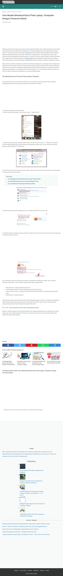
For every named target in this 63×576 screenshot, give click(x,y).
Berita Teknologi (6, 451)
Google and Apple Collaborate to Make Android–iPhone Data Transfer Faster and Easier (26, 523)
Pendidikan (36, 454)
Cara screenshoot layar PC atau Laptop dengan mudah (24, 307)
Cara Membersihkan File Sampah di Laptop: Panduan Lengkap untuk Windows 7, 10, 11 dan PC (32, 493)
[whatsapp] (43, 345)
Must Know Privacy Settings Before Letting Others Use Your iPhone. (20, 529)
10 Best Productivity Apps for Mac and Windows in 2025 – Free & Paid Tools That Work (26, 534)
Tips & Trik (12, 456)
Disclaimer (35, 570)
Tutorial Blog (21, 456)
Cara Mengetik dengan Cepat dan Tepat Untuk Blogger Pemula (23, 181)
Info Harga (29, 451)
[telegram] (55, 345)
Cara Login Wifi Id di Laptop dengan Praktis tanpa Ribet (21, 183)
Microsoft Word (17, 454)
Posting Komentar (6, 22)
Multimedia (27, 454)
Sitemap (30, 570)
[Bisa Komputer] (9, 2)
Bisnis (15, 451)
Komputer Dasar (45, 451)
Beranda (16, 570)
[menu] (4, 6)
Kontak (47, 570)
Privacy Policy (23, 570)
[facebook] (8, 345)
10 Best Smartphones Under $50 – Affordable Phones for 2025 (19, 532)
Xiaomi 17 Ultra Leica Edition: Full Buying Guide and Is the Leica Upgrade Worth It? (24, 526)
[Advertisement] (31, 35)
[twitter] (20, 345)
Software (4, 456)
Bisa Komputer (33, 573)
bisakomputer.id (29, 58)
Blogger (22, 451)
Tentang (42, 570)
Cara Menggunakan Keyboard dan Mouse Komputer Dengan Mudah (24, 179)
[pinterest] (31, 345)
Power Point (44, 454)
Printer (52, 454)
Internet (36, 451)
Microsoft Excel (6, 454)
